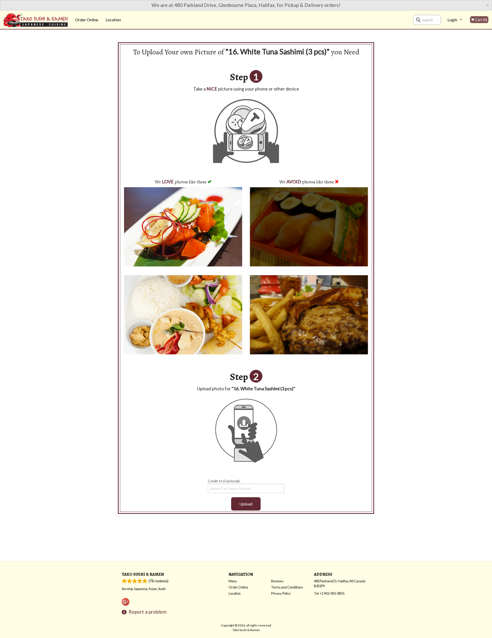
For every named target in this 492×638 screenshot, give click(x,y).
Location (113, 19)
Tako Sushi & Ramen (143, 574)
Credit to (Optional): (224, 481)
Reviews (277, 581)
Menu (233, 581)
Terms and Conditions (287, 587)
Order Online (86, 19)
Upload (245, 503)
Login (452, 19)
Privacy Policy (281, 593)
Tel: (329, 593)
